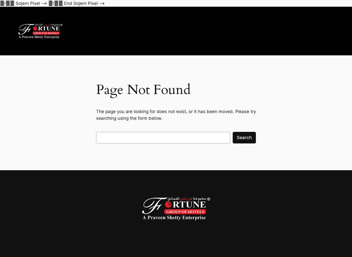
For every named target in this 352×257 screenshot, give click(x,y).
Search (244, 137)
